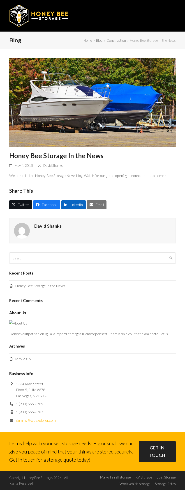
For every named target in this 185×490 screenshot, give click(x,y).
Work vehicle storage (135, 484)
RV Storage (143, 477)
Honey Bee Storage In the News (40, 286)
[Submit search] (171, 258)
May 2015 (23, 359)
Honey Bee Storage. (38, 478)
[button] (173, 16)
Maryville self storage (115, 477)
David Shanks (53, 165)
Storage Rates (165, 484)
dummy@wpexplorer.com (36, 420)
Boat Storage (166, 477)
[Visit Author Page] (22, 230)
